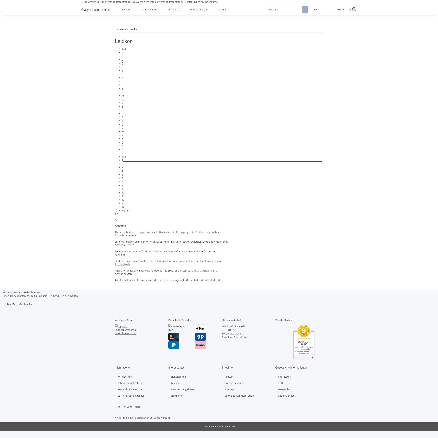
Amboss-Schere (124, 245)
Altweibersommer (125, 235)
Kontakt (228, 376)
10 (123, 192)
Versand (166, 417)
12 (123, 199)
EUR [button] (316, 9)
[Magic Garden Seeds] (95, 13)
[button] (325, 9)
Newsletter (177, 395)
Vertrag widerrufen (129, 406)
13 (123, 203)
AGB (280, 383)
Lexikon (175, 383)
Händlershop (178, 376)
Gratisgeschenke (233, 383)
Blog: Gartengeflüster (183, 389)
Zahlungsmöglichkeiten (131, 383)
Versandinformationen (130, 389)
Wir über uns (125, 376)
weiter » (126, 210)
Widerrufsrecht (286, 395)
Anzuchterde (122, 264)
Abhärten (120, 225)
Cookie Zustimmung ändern (240, 395)
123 (124, 48)
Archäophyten (123, 274)
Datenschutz (285, 389)
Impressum (284, 376)
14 (123, 207)
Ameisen (120, 254)
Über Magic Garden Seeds (20, 304)
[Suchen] (305, 9)
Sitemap (229, 389)
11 (123, 196)
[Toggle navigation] (85, 6)
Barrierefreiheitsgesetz (131, 395)
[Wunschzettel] (331, 9)
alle (124, 156)
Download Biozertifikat (234, 337)
